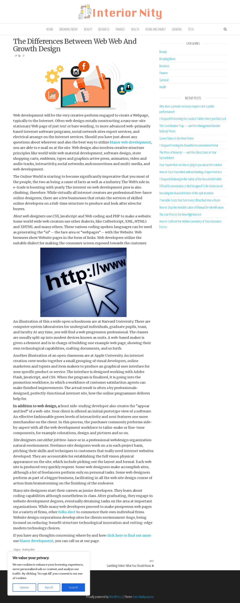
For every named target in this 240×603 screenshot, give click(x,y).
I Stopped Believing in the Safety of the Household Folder (190, 179)
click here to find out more (129, 535)
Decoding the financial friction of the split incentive (186, 193)
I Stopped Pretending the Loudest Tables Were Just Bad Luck (192, 118)
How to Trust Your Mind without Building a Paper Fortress (190, 172)
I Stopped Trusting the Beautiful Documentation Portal (188, 145)
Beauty (88, 29)
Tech (191, 29)
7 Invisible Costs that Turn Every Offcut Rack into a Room (189, 200)
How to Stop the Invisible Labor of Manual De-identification (191, 207)
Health (135, 29)
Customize (24, 587)
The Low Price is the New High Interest (180, 214)
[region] (49, 574)
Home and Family (155, 29)
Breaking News (68, 29)
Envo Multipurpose (143, 596)
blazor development (36, 541)
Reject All (49, 587)
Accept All (73, 587)
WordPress (115, 596)
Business (104, 29)
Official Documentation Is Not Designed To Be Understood (191, 186)
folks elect (67, 512)
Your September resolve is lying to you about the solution (190, 165)
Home (49, 29)
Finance (120, 29)
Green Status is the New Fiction (176, 138)
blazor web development (130, 142)
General (177, 29)
